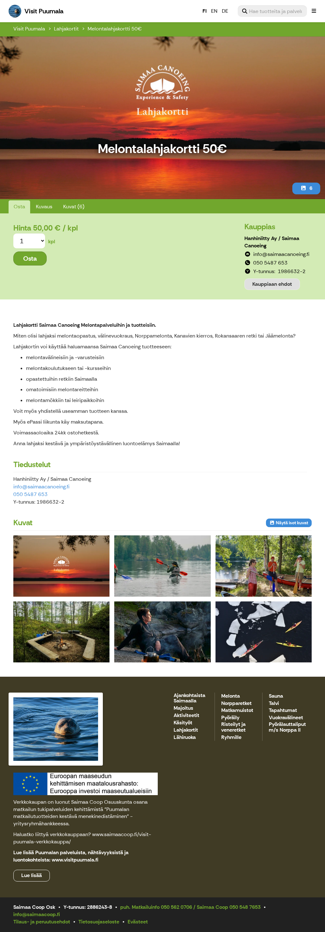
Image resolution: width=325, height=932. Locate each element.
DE (225, 11)
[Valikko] (314, 11)
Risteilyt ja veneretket (233, 727)
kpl (51, 241)
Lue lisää (31, 875)
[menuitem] (272, 11)
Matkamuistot (237, 710)
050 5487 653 (30, 494)
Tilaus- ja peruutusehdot (41, 921)
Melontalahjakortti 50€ (115, 28)
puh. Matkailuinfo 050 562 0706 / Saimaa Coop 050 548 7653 (190, 907)
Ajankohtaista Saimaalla (189, 698)
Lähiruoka (185, 737)
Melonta (230, 696)
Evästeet (138, 921)
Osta (19, 206)
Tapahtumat (283, 710)
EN (214, 11)
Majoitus (183, 708)
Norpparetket (236, 704)
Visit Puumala (29, 28)
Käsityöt (183, 723)
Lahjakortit (66, 28)
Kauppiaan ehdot (272, 284)
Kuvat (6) (73, 206)
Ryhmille (231, 737)
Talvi (274, 704)
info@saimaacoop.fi (36, 914)
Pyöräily (230, 718)
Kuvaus (44, 206)
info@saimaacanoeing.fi (41, 486)
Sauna (276, 696)
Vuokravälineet (286, 718)
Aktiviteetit (186, 716)
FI (204, 11)
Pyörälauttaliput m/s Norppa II (287, 727)
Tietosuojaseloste (98, 921)
